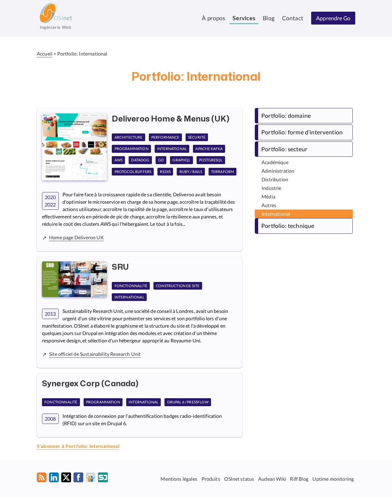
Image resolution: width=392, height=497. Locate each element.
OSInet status (239, 478)
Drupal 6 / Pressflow (188, 402)
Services (243, 18)
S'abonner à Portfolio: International (78, 446)
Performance (165, 137)
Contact (292, 17)
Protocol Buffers (133, 171)
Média (268, 196)
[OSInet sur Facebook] (78, 478)
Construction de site (177, 285)
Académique (275, 162)
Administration (278, 171)
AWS (119, 160)
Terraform (222, 171)
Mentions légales (178, 478)
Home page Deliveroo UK (76, 237)
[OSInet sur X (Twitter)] (66, 478)
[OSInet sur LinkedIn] (54, 478)
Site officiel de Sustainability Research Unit (95, 354)
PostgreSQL (211, 160)
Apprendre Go (333, 18)
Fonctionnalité (131, 285)
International (172, 148)
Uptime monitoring (333, 478)
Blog (269, 17)
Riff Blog (299, 478)
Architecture (129, 137)
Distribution (275, 179)
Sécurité (196, 137)
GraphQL (181, 160)
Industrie (271, 188)
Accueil (44, 53)
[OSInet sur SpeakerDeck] (103, 478)
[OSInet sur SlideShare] (91, 478)
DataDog (140, 160)
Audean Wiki (272, 478)
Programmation (132, 148)
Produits (211, 478)
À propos (213, 17)
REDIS (165, 171)
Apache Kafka (209, 148)
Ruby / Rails (190, 171)
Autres (269, 205)
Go (161, 160)
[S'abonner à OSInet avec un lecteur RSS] (42, 478)
